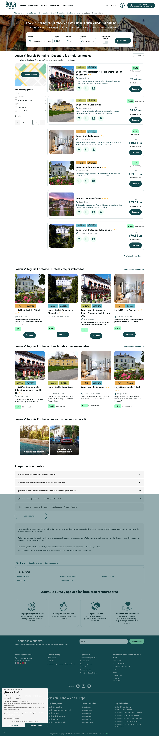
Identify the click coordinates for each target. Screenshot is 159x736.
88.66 (135, 110)
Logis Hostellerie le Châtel (89, 167)
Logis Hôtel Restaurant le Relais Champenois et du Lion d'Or (95, 313)
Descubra (135, 89)
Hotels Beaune (86, 716)
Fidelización (54, 5)
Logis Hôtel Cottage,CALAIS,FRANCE (127, 721)
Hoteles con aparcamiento (68, 576)
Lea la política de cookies (11, 718)
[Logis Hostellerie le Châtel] (61, 173)
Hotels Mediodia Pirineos (56, 716)
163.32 (135, 202)
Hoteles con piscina (23, 576)
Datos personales (119, 663)
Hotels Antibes (86, 713)
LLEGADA (56, 37)
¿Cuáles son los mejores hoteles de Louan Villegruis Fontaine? (39, 499)
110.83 (135, 143)
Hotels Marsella (87, 710)
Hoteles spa (21, 580)
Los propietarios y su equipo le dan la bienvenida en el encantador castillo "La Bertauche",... (28, 321)
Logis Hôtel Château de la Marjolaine (94, 229)
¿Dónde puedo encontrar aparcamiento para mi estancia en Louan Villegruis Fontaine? (48, 507)
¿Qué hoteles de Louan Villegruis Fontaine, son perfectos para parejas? (42, 482)
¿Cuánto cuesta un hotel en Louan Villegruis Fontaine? (37, 474)
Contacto (83, 667)
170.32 (135, 235)
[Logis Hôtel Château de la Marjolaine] (61, 236)
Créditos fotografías (117, 679)
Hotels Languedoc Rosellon (57, 722)
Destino (30, 37)
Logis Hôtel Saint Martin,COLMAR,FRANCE (129, 718)
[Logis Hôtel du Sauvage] (61, 142)
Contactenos (51, 661)
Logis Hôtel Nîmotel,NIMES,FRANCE (127, 715)
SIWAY (107, 734)
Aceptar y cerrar (36, 725)
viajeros (83, 37)
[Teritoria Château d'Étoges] (61, 204)
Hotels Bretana (53, 719)
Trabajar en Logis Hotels (88, 673)
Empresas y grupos (86, 670)
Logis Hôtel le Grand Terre (89, 104)
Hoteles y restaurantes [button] (29, 5)
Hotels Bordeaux (87, 722)
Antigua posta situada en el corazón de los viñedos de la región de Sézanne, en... (95, 323)
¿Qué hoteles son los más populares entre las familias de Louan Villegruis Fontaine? (47, 491)
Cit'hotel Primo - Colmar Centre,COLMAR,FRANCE (123, 708)
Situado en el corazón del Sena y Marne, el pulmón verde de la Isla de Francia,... (129, 320)
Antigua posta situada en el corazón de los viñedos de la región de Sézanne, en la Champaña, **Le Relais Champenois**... (98, 82)
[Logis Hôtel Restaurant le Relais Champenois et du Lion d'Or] (61, 78)
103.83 (135, 174)
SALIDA (68, 37)
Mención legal (117, 660)
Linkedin (89, 686)
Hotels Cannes (86, 719)
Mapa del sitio (117, 675)
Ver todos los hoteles (132, 256)
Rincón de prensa (86, 664)
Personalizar (13, 725)
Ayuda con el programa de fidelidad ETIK (61, 664)
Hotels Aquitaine (53, 713)
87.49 (135, 79)
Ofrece (44, 5)
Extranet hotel (85, 661)
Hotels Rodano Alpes (55, 707)
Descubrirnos (68, 5)
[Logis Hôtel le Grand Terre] (61, 110)
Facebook (78, 686)
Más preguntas (30, 516)
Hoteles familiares (108, 576)
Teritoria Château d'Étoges (89, 198)
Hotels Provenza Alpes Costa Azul (59, 710)
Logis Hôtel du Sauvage (87, 136)
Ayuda (115, 672)
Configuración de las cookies (122, 666)
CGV (114, 669)
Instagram (83, 686)
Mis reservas (51, 658)
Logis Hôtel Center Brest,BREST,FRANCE (128, 712)
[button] (4, 732)
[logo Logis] (11, 5)
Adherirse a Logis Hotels (88, 658)
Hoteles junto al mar (66, 580)
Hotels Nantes (86, 707)
